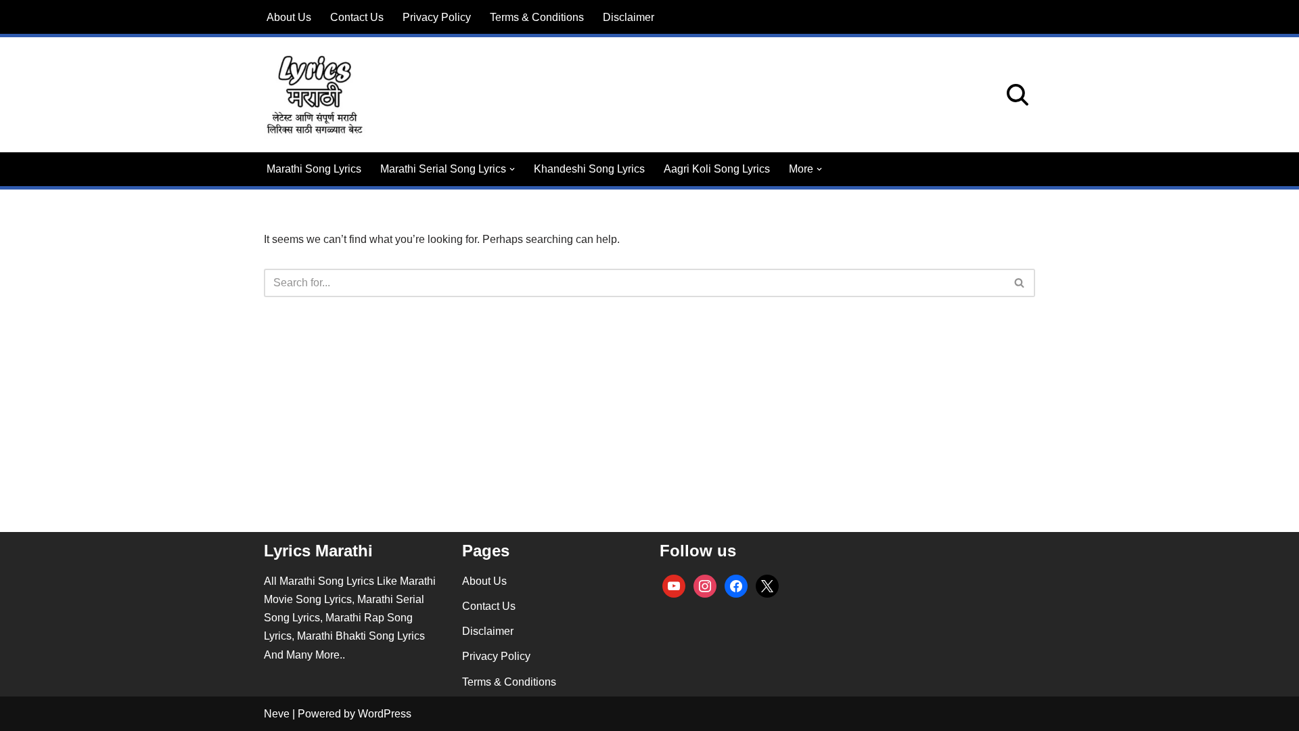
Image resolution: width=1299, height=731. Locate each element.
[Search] (1017, 95)
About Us (289, 17)
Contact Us (357, 17)
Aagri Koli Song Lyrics (717, 169)
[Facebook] (736, 585)
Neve (277, 713)
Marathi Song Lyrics (314, 169)
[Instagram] (704, 585)
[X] (767, 585)
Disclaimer (628, 17)
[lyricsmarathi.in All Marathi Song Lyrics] (314, 94)
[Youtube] (673, 585)
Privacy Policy (437, 17)
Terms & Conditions (537, 17)
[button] (512, 169)
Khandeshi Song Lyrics (589, 169)
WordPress (384, 713)
